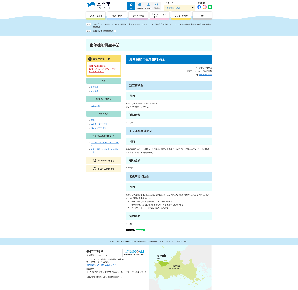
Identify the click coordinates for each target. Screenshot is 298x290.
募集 (93, 120)
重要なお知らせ (101, 59)
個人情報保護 (140, 241)
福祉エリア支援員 (98, 128)
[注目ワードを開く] (193, 7)
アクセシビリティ (155, 241)
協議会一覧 (95, 106)
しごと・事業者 (181, 16)
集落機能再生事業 (188, 24)
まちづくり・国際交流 (153, 24)
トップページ (98, 24)
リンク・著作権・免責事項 (120, 241)
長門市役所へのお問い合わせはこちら (102, 265)
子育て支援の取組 (172, 8)
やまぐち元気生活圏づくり (103, 136)
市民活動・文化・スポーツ (159, 16)
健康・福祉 (117, 16)
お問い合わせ (182, 241)
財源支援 (94, 87)
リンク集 (170, 241)
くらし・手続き (95, 16)
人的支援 (94, 91)
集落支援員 (103, 114)
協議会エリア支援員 (99, 124)
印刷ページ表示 (205, 75)
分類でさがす (111, 24)
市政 (202, 16)
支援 (103, 81)
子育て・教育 (138, 16)
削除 (115, 31)
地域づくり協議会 (103, 99)
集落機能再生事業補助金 (103, 31)
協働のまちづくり (171, 24)
